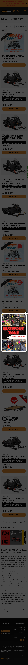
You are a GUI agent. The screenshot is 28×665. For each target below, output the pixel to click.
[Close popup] (26, 313)
